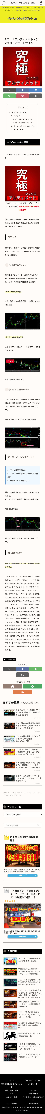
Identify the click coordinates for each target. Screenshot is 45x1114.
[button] (35, 95)
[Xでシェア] (9, 90)
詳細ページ (22, 875)
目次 (19, 108)
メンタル (33, 1090)
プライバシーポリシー (33, 1081)
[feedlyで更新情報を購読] (32, 686)
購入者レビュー (19, 130)
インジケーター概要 (19, 112)
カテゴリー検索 (11, 1097)
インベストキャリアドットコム (22, 3)
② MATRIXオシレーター (24, 123)
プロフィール (12, 1103)
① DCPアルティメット (23, 119)
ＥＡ (11, 1094)
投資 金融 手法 (11, 1090)
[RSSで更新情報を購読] (22, 692)
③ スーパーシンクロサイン (24, 126)
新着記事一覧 (33, 1103)
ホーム (11, 1081)
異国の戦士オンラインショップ (11, 1085)
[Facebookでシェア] (22, 90)
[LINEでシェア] (9, 95)
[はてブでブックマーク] (35, 90)
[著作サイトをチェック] (12, 686)
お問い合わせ (33, 1094)
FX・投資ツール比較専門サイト (33, 1098)
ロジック (17, 116)
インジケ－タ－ (10, 659)
